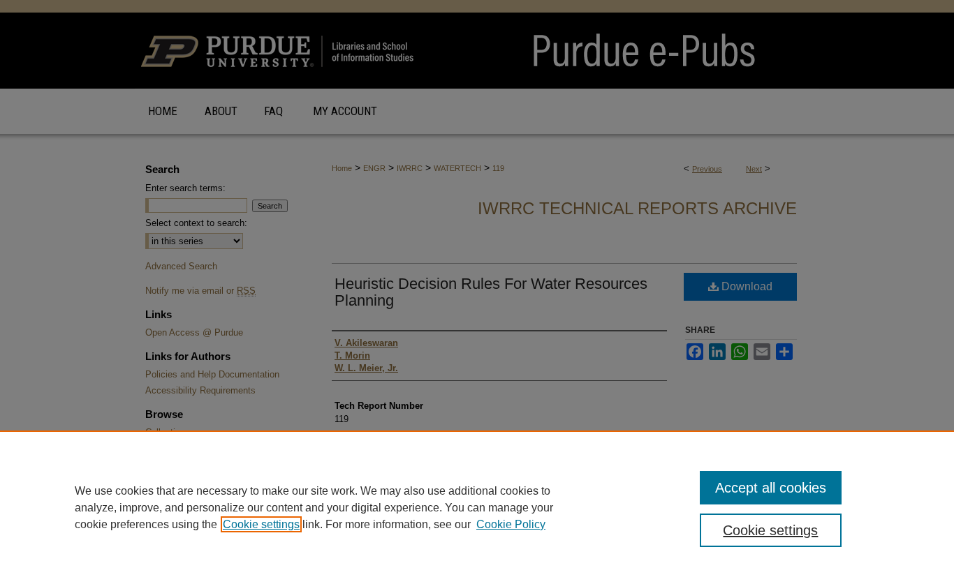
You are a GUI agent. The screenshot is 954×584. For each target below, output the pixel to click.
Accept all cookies (770, 487)
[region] (477, 507)
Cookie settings (261, 524)
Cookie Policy (510, 524)
